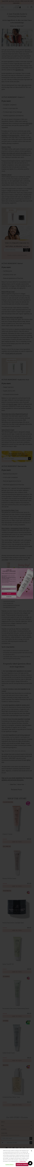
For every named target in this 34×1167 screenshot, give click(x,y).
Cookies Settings (9, 1164)
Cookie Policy (22, 1161)
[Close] (31, 1151)
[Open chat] (30, 1163)
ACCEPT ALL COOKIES (22, 1164)
